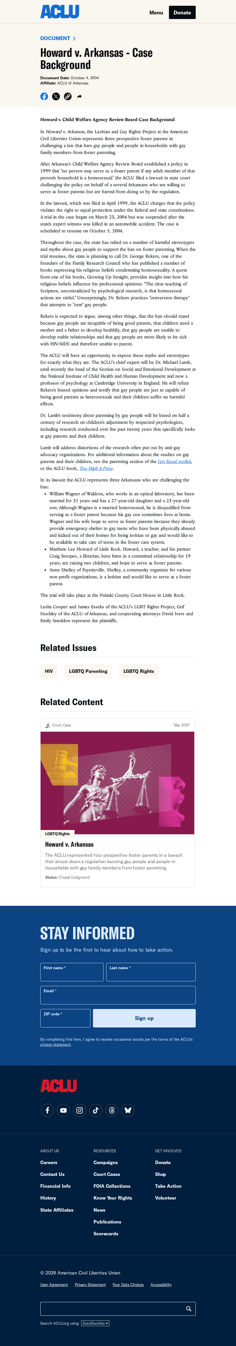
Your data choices (128, 1284)
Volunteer (165, 1197)
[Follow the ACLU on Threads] (112, 1110)
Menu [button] (156, 12)
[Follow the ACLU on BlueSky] (128, 1110)
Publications (107, 1221)
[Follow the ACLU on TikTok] (95, 1110)
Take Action (168, 1186)
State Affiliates (56, 1210)
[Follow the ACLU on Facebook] (47, 1110)
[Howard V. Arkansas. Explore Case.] (117, 803)
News (99, 1210)
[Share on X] (56, 98)
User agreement (54, 1284)
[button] (68, 97)
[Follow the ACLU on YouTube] (63, 1110)
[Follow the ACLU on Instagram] (79, 1110)
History (48, 1197)
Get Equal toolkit (174, 461)
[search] (189, 1309)
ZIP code (52, 1014)
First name (53, 967)
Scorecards (106, 1233)
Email (49, 991)
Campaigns (106, 1162)
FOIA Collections (112, 1186)
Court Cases (107, 1174)
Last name (119, 967)
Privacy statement (90, 1284)
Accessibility (161, 1284)
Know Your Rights (113, 1197)
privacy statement (55, 1044)
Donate (182, 12)
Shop (160, 1174)
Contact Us (52, 1174)
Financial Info (55, 1186)
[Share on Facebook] (44, 98)
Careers (48, 1162)
